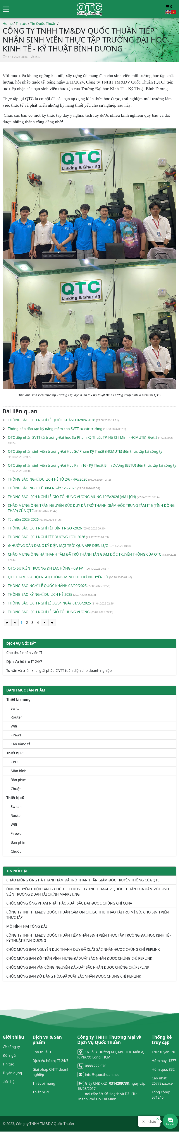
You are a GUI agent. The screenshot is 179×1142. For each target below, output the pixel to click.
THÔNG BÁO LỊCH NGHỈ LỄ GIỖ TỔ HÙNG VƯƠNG (49, 611)
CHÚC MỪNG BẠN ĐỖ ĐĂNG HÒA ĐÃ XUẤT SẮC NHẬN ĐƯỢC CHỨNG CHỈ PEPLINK (73, 976)
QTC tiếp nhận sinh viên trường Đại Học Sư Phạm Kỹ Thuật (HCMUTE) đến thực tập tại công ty (85, 451)
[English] (168, 11)
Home (8, 23)
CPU (14, 762)
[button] (6, 9)
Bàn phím (18, 779)
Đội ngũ (9, 1055)
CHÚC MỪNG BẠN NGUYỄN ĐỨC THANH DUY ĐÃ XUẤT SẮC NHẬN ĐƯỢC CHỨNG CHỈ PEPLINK (83, 949)
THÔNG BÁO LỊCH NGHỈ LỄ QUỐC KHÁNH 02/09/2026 (51, 420)
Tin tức (21, 23)
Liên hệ (8, 1081)
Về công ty (11, 1046)
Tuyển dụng (12, 1072)
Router (16, 717)
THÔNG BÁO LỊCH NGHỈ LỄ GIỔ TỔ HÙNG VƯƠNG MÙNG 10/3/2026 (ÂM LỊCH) (72, 496)
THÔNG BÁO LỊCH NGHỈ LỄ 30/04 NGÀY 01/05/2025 (49, 603)
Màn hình (18, 770)
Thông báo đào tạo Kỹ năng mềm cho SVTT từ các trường (55, 428)
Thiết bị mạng (44, 1083)
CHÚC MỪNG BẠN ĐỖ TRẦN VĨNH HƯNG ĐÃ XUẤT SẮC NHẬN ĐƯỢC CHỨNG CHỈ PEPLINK (79, 958)
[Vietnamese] (174, 11)
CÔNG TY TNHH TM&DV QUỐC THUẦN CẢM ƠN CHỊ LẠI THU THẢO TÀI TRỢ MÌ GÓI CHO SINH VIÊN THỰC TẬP (87, 915)
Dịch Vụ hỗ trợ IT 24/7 (24, 661)
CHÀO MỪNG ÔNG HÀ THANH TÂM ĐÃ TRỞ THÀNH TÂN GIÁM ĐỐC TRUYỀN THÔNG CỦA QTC (84, 554)
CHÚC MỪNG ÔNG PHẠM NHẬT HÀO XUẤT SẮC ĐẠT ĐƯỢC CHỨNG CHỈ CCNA (69, 903)
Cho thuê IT (42, 1052)
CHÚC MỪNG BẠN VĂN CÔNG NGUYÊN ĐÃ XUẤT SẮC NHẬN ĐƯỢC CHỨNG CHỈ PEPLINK (77, 967)
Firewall (17, 735)
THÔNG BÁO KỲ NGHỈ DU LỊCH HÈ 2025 (40, 594)
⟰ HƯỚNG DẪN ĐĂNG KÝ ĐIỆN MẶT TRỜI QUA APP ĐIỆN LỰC (58, 545)
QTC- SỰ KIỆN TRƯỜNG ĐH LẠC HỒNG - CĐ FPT (46, 568)
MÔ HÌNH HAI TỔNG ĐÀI (26, 926)
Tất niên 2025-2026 (23, 519)
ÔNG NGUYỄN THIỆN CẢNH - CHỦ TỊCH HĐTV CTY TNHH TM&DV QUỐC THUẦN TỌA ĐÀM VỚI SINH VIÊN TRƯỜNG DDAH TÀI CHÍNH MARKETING (87, 892)
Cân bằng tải (21, 744)
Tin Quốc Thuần (43, 23)
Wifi (14, 726)
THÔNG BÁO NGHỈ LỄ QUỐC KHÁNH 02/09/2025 (47, 585)
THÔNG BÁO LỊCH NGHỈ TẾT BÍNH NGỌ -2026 (45, 528)
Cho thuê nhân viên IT (24, 652)
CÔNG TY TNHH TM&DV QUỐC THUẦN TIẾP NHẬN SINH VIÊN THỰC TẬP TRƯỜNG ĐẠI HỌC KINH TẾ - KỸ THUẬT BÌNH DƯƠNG (88, 938)
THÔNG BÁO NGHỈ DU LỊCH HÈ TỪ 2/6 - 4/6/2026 (47, 479)
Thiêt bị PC (41, 1092)
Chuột (16, 788)
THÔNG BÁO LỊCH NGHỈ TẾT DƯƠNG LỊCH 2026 (46, 536)
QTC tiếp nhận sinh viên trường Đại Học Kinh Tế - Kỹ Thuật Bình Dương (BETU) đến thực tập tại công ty (92, 465)
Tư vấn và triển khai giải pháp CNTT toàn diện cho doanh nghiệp (59, 670)
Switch (16, 708)
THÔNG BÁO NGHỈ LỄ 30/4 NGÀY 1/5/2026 (42, 488)
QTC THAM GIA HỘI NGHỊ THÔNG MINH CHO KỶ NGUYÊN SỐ (58, 577)
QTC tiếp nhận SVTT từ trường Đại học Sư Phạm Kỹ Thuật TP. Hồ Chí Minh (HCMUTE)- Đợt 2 (82, 437)
